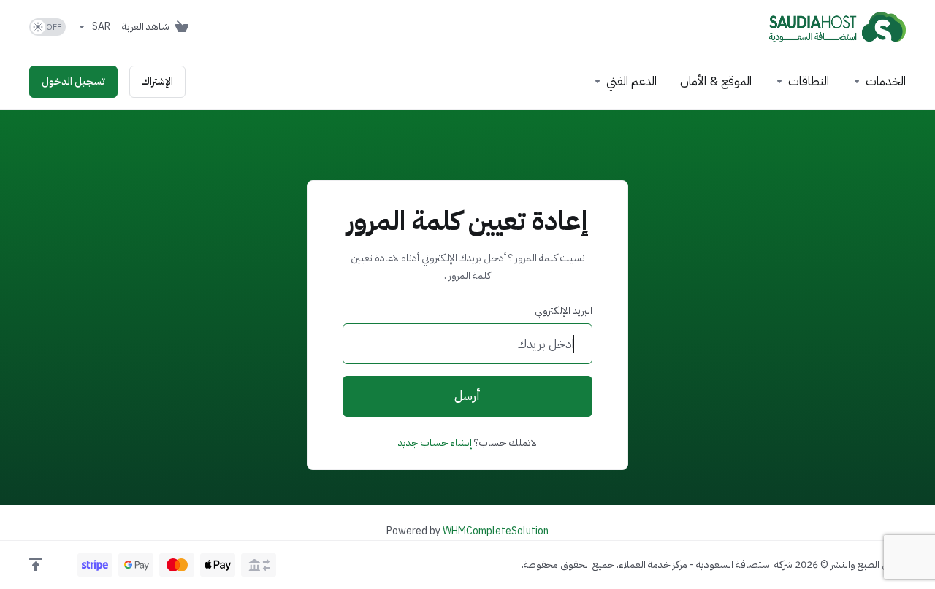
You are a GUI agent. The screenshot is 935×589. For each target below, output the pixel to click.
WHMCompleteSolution (496, 531)
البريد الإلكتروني (563, 310)
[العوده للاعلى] (36, 565)
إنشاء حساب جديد (435, 442)
